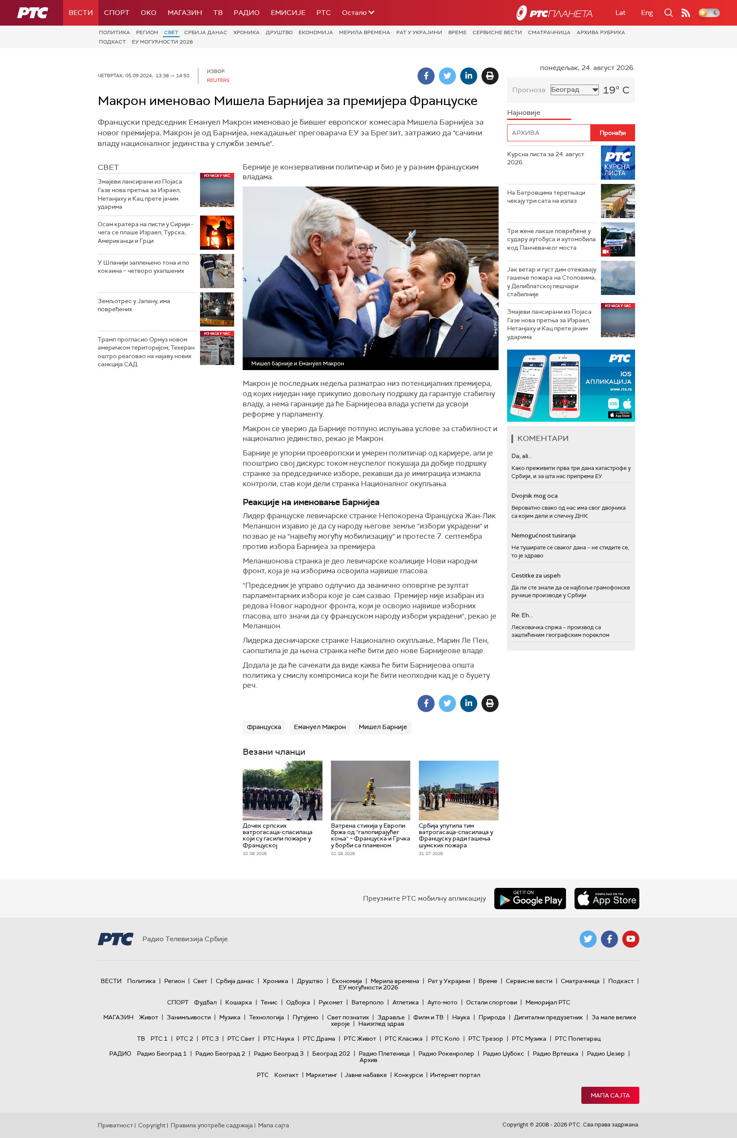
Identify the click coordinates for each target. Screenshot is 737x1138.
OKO (149, 12)
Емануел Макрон (320, 727)
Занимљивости (189, 1017)
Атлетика (405, 1002)
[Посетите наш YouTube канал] (630, 939)
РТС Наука (278, 1038)
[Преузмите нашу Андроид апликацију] (530, 898)
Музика (230, 1017)
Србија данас (205, 32)
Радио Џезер (606, 1053)
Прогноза (528, 89)
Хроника (246, 32)
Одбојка (298, 1002)
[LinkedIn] (468, 76)
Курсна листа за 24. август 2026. (545, 158)
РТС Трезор (485, 1038)
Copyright (151, 1125)
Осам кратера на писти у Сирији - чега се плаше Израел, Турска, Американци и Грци (145, 232)
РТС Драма (319, 1038)
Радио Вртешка (555, 1053)
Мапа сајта (610, 1095)
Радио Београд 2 (220, 1053)
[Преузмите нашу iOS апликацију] (607, 898)
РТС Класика (404, 1038)
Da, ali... (521, 456)
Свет (171, 32)
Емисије (288, 12)
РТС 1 (159, 1038)
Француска (264, 727)
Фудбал (205, 1002)
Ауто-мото (442, 1002)
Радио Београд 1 (162, 1053)
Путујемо (306, 1017)
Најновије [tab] (523, 112)
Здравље (391, 1017)
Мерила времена (364, 32)
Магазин (185, 12)
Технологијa (266, 1017)
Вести (81, 12)
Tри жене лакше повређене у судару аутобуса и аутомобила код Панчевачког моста (551, 239)
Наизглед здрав (381, 1023)
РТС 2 (184, 1038)
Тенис (269, 1002)
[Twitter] (447, 76)
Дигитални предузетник (548, 1017)
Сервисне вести (497, 32)
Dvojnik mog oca (534, 495)
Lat (620, 12)
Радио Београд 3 (279, 1053)
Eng (647, 12)
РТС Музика (529, 1038)
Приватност (115, 1125)
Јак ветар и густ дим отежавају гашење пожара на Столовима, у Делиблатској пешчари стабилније (551, 282)
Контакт (286, 1075)
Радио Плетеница (384, 1053)
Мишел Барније (383, 727)
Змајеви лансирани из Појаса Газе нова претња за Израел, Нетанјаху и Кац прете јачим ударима (140, 194)
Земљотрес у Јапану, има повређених (134, 305)
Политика (114, 32)
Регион (147, 32)
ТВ (218, 12)
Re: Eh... (522, 615)
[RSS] (685, 13)
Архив (368, 1060)
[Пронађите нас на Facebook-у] (609, 939)
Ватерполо (367, 1002)
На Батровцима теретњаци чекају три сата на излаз (546, 197)
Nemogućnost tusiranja (543, 535)
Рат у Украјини (419, 32)
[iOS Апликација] (571, 386)
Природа (492, 1017)
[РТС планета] (554, 13)
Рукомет (331, 1002)
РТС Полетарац (578, 1038)
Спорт (117, 12)
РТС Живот (360, 1038)
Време (457, 32)
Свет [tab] (108, 167)
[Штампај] (490, 76)
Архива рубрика (601, 32)
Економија (316, 32)
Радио (247, 12)
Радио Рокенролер (446, 1053)
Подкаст (112, 41)
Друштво (279, 32)
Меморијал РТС (547, 1002)
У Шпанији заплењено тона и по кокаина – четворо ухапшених (143, 267)
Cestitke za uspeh (535, 575)
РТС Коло (445, 1038)
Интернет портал (455, 1075)
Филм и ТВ (428, 1017)
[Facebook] (426, 76)
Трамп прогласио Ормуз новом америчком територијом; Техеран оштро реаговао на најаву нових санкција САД (146, 352)
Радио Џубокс (503, 1053)
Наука (461, 1017)
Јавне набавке (366, 1075)
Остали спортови (491, 1002)
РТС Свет (241, 1038)
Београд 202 (331, 1053)
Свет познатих (348, 1017)
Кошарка (238, 1002)
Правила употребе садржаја (212, 1125)
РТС (323, 12)
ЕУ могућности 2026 (162, 41)
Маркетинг (321, 1075)
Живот (148, 1017)
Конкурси (408, 1075)
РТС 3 (210, 1038)
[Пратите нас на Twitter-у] (588, 939)
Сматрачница (549, 32)
